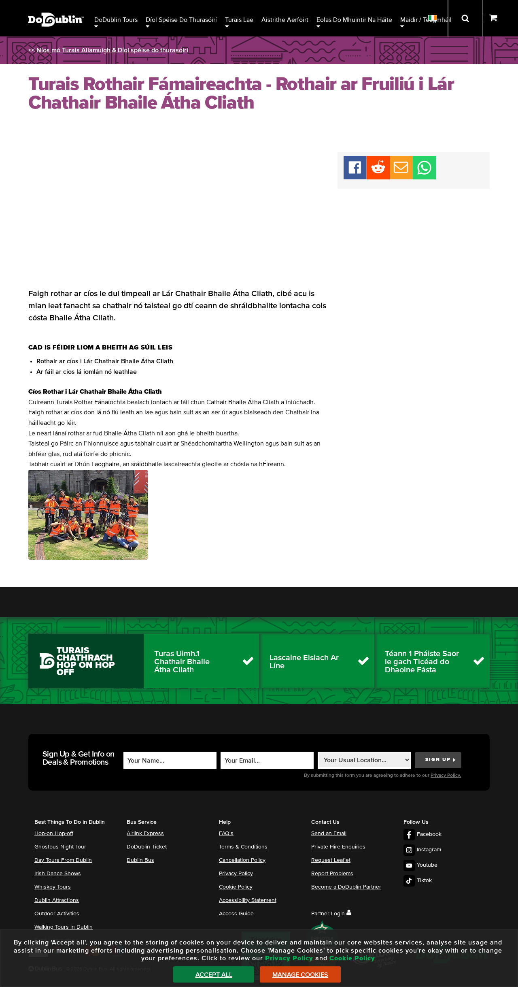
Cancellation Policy (242, 860)
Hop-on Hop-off (53, 833)
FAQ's (226, 833)
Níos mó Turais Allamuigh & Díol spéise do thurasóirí (112, 50)
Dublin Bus (140, 860)
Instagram (429, 850)
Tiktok (424, 880)
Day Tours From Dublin (63, 860)
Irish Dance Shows (57, 873)
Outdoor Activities (56, 914)
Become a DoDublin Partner (346, 887)
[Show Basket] (500, 18)
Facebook (429, 834)
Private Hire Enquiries (338, 847)
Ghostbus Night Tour (60, 847)
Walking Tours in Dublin (63, 927)
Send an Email (328, 833)
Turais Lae (239, 20)
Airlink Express (145, 833)
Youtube (427, 865)
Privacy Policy (236, 873)
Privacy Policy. (446, 775)
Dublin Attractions (56, 900)
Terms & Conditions (243, 847)
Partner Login (328, 914)
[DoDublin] (56, 7)
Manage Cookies (300, 975)
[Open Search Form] (465, 18)
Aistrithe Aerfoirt (284, 20)
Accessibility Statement (247, 900)
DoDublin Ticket (147, 847)
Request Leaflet (330, 860)
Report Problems (332, 873)
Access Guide (236, 914)
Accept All (213, 975)
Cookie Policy (236, 887)
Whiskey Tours (52, 887)
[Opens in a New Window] (378, 177)
